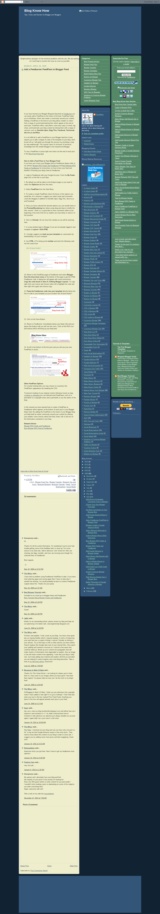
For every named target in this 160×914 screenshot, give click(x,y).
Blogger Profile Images (92, 262)
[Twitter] (131, 97)
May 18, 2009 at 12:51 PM (33, 569)
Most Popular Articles (91, 61)
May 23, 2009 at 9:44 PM (33, 614)
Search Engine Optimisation (94, 415)
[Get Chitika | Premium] (88, 11)
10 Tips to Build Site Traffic (125, 111)
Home (49, 866)
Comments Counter (91, 305)
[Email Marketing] (95, 181)
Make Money (88, 378)
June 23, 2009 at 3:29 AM (33, 685)
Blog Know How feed (36, 154)
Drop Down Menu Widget (93, 338)
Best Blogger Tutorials (32, 592)
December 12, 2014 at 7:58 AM (35, 798)
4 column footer (89, 191)
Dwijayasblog (29, 748)
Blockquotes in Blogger (92, 207)
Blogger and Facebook (92, 216)
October (89, 479)
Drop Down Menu (90, 335)
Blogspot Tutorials (58, 484)
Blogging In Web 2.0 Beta (34, 670)
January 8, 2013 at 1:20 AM (34, 770)
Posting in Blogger (90, 402)
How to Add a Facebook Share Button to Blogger (128, 359)
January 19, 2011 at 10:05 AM (35, 722)
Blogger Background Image (94, 219)
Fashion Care (29, 762)
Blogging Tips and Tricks (93, 280)
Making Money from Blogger (94, 390)
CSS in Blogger (89, 308)
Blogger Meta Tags (91, 250)
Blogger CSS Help (90, 225)
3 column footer (89, 188)
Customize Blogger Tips (92, 80)
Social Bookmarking (91, 430)
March (88, 588)
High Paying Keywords (92, 366)
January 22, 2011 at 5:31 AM (34, 744)
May (88, 494)
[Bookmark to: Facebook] (128, 93)
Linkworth (87, 141)
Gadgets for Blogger (91, 83)
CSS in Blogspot (90, 311)
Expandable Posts (90, 347)
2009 (86, 473)
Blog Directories (89, 210)
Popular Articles (89, 399)
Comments (88, 302)
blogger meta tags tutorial (93, 253)
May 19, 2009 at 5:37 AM (33, 588)
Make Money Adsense (92, 381)
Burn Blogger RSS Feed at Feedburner (38, 428)
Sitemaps (87, 424)
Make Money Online (91, 387)
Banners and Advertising (93, 204)
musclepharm (49, 794)
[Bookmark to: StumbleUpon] (121, 97)
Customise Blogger (91, 320)
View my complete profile (94, 134)
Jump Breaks (89, 372)
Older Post (74, 866)
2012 (86, 464)
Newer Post (24, 866)
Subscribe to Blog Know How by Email (34, 471)
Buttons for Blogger (91, 77)
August (89, 485)
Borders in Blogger (90, 293)
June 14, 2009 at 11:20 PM (34, 628)
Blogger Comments (91, 222)
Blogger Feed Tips (41, 482)
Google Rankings (90, 363)
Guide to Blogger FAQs (123, 108)
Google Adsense (90, 86)
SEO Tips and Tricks (91, 421)
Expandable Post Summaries (94, 344)
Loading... (116, 234)
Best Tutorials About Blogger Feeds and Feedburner (43, 598)
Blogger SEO (88, 265)
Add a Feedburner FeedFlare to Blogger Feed (46, 69)
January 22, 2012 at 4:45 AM (34, 758)
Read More (88, 409)
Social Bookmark (90, 427)
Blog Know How (36, 10)
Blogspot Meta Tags (91, 286)
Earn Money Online (91, 341)
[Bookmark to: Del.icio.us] (124, 93)
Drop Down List (89, 332)
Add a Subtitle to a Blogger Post (126, 212)
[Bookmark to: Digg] (121, 93)
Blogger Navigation (91, 256)
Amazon (87, 197)
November (90, 476)
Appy (26, 708)
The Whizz (28, 573)
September (90, 482)
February (89, 591)
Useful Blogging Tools (92, 101)
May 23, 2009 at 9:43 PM (33, 602)
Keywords (87, 375)
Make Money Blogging (92, 384)
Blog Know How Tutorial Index (126, 104)
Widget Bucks (89, 144)
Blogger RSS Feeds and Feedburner (46, 166)
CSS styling (88, 314)
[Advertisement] (80, 37)
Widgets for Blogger (91, 454)
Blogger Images (89, 247)
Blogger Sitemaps (90, 268)
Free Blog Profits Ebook (92, 151)
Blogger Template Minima (93, 271)
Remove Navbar (90, 412)
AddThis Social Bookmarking (94, 194)
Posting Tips (88, 406)
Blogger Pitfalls (89, 259)
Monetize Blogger (90, 89)
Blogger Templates (90, 71)
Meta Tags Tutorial (90, 393)
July (88, 488)
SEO (85, 418)
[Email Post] (74, 480)
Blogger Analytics (90, 213)
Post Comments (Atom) (39, 871)
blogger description (91, 231)
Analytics (87, 200)
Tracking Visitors (90, 448)
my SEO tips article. (37, 662)
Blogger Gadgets (90, 240)
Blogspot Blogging (44, 484)
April (88, 497)
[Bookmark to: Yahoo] (124, 97)
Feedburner (68, 114)
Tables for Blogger (90, 445)
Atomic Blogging (90, 155)
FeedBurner (131, 77)
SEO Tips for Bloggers (92, 92)
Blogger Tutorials (56, 482)
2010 (86, 470)
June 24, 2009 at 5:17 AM (33, 704)
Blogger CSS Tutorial (91, 228)
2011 (86, 467)
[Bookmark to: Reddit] (131, 93)
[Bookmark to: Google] (128, 97)
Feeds (68, 484)
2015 (86, 462)
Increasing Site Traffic (92, 369)
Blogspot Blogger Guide (127, 357)
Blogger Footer (89, 237)
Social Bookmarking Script (93, 433)
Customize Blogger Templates (95, 323)
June (88, 491)
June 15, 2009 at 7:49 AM (33, 666)
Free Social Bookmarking (93, 353)
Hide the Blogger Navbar (123, 198)
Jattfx (26, 618)
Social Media (71, 487)
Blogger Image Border (92, 243)
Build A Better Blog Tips (92, 74)
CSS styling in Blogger (92, 317)
